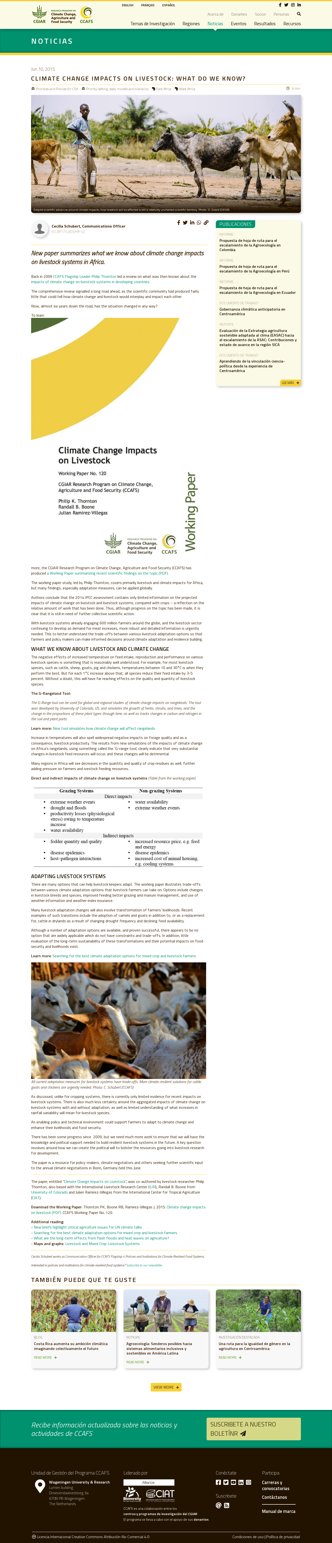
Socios (260, 14)
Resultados (265, 23)
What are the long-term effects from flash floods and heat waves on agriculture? (101, 1238)
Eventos (238, 23)
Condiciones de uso (248, 1536)
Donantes (239, 14)
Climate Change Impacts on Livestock (94, 1181)
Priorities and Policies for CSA (57, 88)
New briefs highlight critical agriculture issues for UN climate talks (88, 1227)
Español (168, 5)
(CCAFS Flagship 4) (68, 231)
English (127, 5)
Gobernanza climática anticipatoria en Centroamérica (252, 311)
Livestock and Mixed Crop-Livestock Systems (102, 1243)
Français (148, 5)
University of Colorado (49, 1192)
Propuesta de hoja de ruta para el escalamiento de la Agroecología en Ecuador (257, 290)
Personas (281, 14)
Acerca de (216, 14)
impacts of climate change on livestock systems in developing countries (90, 282)
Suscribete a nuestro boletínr (243, 1428)
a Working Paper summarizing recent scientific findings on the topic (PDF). (108, 573)
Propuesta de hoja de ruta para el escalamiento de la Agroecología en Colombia (250, 245)
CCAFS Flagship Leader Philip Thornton (84, 276)
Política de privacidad (283, 1536)
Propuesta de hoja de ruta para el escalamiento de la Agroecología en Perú (254, 268)
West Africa (187, 88)
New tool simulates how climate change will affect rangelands (104, 728)
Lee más (288, 382)
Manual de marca (279, 1511)
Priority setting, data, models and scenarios (117, 88)
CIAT (36, 1198)
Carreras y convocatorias (275, 1485)
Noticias (215, 23)
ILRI (152, 1187)
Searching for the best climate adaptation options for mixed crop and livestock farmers (124, 956)
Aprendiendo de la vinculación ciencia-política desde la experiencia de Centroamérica (252, 365)
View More (164, 1387)
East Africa (163, 88)
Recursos (292, 23)
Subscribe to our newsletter (144, 1265)
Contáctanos (274, 1497)
